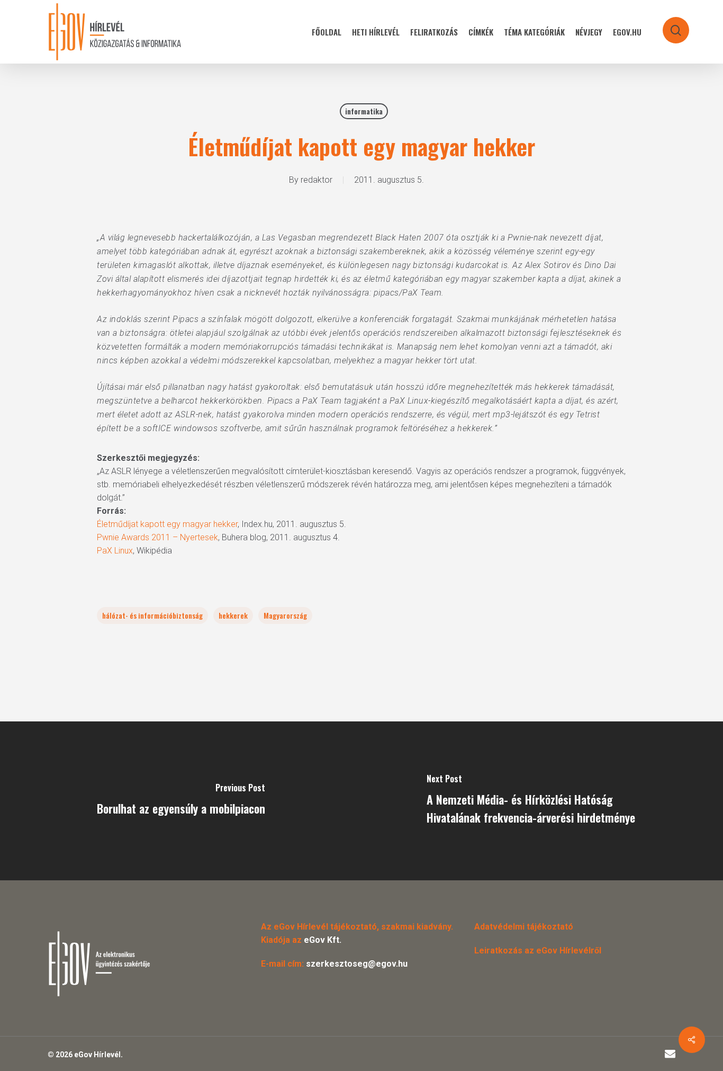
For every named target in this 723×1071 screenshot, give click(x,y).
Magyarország (285, 615)
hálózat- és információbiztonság (152, 615)
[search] (669, 25)
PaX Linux (115, 551)
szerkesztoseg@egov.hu (357, 964)
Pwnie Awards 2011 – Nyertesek (157, 537)
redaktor (316, 180)
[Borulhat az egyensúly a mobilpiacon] (181, 800)
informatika (364, 111)
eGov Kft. (322, 940)
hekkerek (233, 615)
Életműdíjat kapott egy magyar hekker (167, 524)
